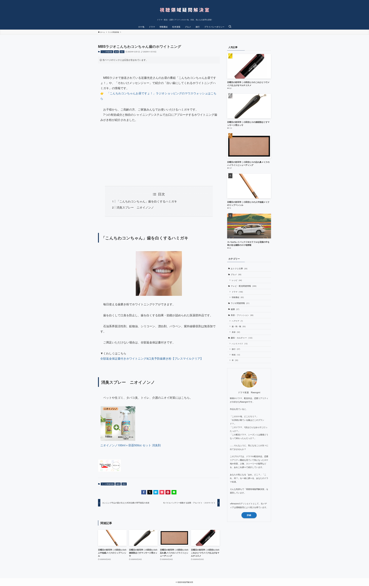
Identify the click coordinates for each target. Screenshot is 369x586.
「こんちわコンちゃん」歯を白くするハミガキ (146, 201)
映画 (236, 354)
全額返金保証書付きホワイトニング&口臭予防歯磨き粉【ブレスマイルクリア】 (151, 358)
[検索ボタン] (230, 26)
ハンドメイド (239, 343)
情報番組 (238, 297)
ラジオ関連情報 (106, 52)
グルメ (236, 274)
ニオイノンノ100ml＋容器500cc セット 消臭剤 (130, 445)
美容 (122, 52)
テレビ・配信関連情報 (243, 285)
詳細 (249, 515)
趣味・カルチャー (241, 337)
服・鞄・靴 (239, 326)
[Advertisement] (158, 154)
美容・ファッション (242, 315)
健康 (116, 52)
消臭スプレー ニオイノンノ (135, 207)
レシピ (237, 280)
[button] (143, 492)
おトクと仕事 (239, 268)
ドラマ (237, 291)
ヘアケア (237, 320)
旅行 (236, 349)
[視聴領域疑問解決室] (184, 9)
